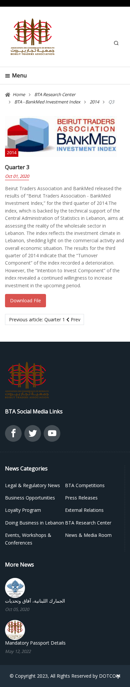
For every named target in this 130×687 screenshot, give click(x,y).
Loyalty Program (23, 510)
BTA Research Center (88, 523)
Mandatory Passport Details (35, 643)
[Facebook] (13, 435)
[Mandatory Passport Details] (15, 629)
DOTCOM (109, 676)
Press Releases (81, 497)
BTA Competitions (85, 485)
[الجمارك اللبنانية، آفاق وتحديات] (15, 587)
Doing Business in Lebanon (34, 523)
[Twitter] (32, 435)
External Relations (84, 510)
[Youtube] (52, 435)
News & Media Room (88, 535)
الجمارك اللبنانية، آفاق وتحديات (35, 601)
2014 (11, 152)
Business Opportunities (30, 497)
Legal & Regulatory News (32, 485)
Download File (25, 300)
